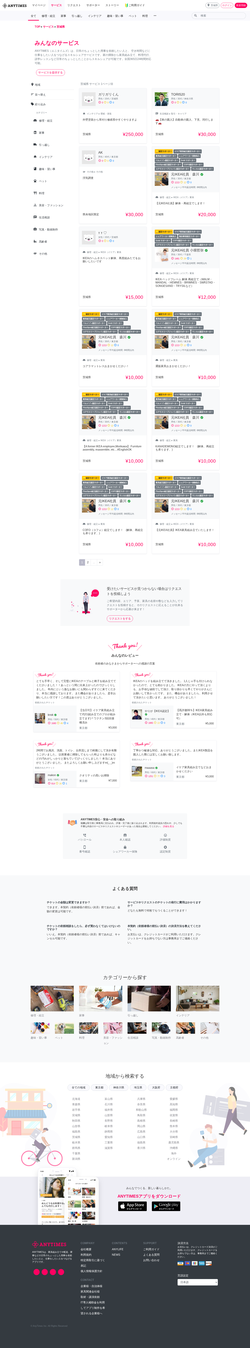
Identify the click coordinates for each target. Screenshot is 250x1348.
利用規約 (86, 1254)
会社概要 (86, 1249)
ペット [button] (133, 15)
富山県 (109, 1098)
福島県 (76, 1131)
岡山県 (141, 1126)
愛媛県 (174, 1098)
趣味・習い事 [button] (115, 15)
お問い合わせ (151, 1260)
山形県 (76, 1126)
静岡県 (109, 1131)
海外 (174, 1153)
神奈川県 (118, 1087)
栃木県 (76, 1142)
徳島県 (141, 1142)
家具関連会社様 (90, 1291)
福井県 (109, 1109)
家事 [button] (63, 15)
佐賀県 (174, 1115)
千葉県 (76, 1153)
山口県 (141, 1137)
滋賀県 (109, 1147)
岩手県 (76, 1109)
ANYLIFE (117, 1249)
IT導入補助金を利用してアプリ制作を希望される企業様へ (93, 1308)
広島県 (141, 1131)
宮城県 (76, 1115)
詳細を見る (168, 826)
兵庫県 (141, 1098)
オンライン (174, 1158)
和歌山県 (141, 1109)
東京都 (99, 1087)
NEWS (116, 1254)
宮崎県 (174, 1137)
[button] (212, 5)
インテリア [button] (95, 15)
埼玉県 (138, 1087)
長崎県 (174, 1120)
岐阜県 (109, 1126)
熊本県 (174, 1126)
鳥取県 (141, 1115)
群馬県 (76, 1147)
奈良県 (141, 1104)
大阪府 (156, 1087)
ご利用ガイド (151, 1249)
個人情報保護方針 (91, 1271)
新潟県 (76, 1158)
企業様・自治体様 (91, 1286)
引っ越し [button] (77, 15)
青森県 (76, 1104)
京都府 (174, 1087)
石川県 (109, 1104)
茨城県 (76, 1137)
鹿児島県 (173, 1142)
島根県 (141, 1120)
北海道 (76, 1098)
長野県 (109, 1120)
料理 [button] (145, 15)
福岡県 (174, 1109)
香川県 (141, 1147)
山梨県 (109, 1115)
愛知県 (109, 1137)
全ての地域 (78, 1087)
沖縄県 (174, 1147)
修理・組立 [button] (48, 15)
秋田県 (76, 1120)
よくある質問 (151, 1254)
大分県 (174, 1131)
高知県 (174, 1104)
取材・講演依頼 (90, 1297)
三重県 (109, 1142)
